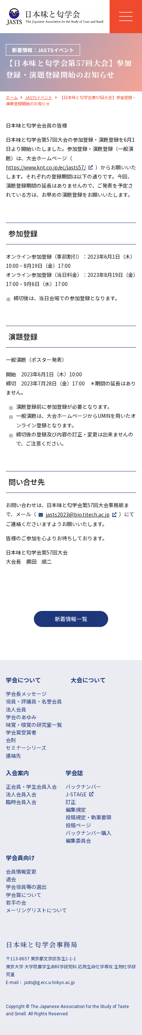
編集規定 (76, 809)
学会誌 (74, 772)
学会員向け (20, 857)
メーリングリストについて (36, 910)
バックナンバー (83, 786)
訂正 (71, 802)
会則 (11, 740)
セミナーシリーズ (26, 747)
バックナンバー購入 (88, 833)
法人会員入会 (21, 794)
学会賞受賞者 (21, 732)
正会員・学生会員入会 (31, 786)
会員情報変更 (21, 871)
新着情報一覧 (71, 619)
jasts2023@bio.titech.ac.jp (78, 514)
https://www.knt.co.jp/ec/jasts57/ (46, 167)
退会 (11, 879)
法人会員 (16, 709)
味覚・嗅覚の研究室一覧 (34, 724)
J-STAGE (76, 794)
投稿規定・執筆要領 (88, 817)
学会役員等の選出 (26, 886)
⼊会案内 (17, 772)
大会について (88, 679)
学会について (23, 679)
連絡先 (13, 755)
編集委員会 (78, 840)
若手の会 (16, 902)
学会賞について (24, 894)
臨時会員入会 (21, 802)
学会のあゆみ (21, 717)
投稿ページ (78, 825)
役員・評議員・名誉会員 (34, 701)
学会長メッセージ (26, 693)
